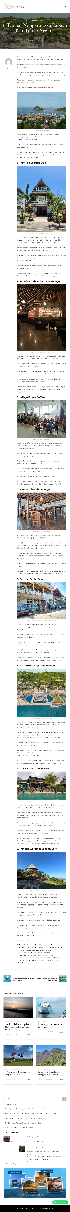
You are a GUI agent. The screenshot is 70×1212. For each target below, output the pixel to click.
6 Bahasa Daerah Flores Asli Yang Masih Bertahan (27, 1137)
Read (28, 1034)
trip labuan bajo (23, 960)
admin (8, 68)
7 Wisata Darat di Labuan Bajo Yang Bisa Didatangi (17, 1073)
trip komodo (56, 958)
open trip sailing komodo (43, 950)
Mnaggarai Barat (44, 947)
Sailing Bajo (40, 955)
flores (53, 945)
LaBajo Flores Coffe (23, 947)
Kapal (12, 1021)
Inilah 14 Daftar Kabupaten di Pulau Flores (32, 1142)
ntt (19, 950)
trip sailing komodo (35, 960)
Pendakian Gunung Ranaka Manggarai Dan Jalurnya (49, 1073)
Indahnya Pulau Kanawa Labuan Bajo (40, 87)
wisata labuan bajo (24, 963)
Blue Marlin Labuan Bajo (30, 945)
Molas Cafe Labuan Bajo (57, 947)
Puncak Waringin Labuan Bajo (27, 955)
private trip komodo (44, 952)
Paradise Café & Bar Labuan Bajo (27, 952)
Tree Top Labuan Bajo (38, 958)
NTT (50, 1069)
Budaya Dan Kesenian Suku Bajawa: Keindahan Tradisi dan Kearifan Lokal (30, 1113)
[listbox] (35, 1182)
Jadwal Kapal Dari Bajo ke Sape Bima (47, 1151)
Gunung (45, 1069)
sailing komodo (49, 955)
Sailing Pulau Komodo (24, 958)
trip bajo (48, 958)
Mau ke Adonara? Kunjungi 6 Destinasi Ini (19, 1127)
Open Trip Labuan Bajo (27, 950)
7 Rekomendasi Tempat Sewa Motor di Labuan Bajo (23, 1123)
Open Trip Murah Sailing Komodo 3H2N (35, 1195)
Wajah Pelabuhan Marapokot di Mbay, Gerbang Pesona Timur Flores (18, 1027)
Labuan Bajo (14, 1069)
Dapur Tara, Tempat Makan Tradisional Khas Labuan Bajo (25, 1118)
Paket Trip (35, 1192)
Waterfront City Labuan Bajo (49, 960)
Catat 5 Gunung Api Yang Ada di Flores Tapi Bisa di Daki (44, 1147)
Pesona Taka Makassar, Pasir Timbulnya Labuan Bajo (43, 920)
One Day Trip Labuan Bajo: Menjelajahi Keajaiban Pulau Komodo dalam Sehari (32, 1109)
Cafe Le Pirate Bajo (44, 945)
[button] (60, 1202)
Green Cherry (60, 945)
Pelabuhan (18, 1021)
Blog (28, 20)
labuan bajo (34, 947)
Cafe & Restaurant (37, 20)
